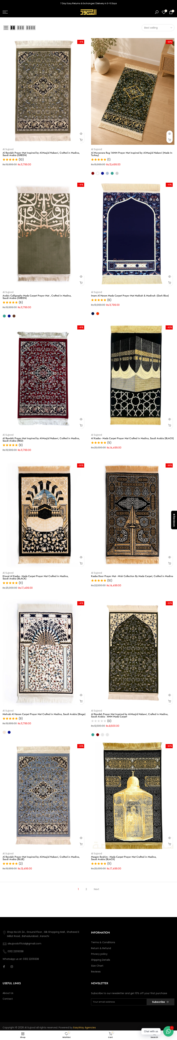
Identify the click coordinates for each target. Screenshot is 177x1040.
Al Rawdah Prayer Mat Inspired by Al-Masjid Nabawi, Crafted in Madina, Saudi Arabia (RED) (41, 439)
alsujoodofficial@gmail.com (24, 943)
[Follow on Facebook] (4, 967)
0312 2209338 (16, 951)
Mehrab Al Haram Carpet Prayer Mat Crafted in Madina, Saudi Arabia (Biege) (44, 714)
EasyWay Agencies (84, 1027)
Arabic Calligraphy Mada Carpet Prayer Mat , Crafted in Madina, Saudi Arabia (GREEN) (37, 297)
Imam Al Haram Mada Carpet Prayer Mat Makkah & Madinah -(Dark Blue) (130, 295)
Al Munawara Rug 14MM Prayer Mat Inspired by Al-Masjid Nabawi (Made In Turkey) (131, 154)
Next (96, 889)
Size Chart (97, 965)
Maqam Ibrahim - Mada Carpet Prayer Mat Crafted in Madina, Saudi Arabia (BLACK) (123, 858)
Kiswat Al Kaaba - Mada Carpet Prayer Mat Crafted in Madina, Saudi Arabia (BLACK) (35, 577)
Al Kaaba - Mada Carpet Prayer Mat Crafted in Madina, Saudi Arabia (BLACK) (132, 438)
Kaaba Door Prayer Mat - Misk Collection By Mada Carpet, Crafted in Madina (132, 576)
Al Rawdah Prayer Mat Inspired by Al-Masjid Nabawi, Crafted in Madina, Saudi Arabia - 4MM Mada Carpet (129, 715)
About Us (8, 993)
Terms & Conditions (103, 942)
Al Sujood (8, 149)
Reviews (96, 971)
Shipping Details (100, 960)
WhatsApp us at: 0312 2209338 (21, 959)
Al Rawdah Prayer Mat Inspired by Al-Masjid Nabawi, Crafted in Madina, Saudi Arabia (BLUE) (41, 858)
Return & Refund (101, 948)
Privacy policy (99, 954)
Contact (8, 999)
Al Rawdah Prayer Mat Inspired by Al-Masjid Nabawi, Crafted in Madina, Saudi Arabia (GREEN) (41, 154)
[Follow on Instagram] (12, 967)
